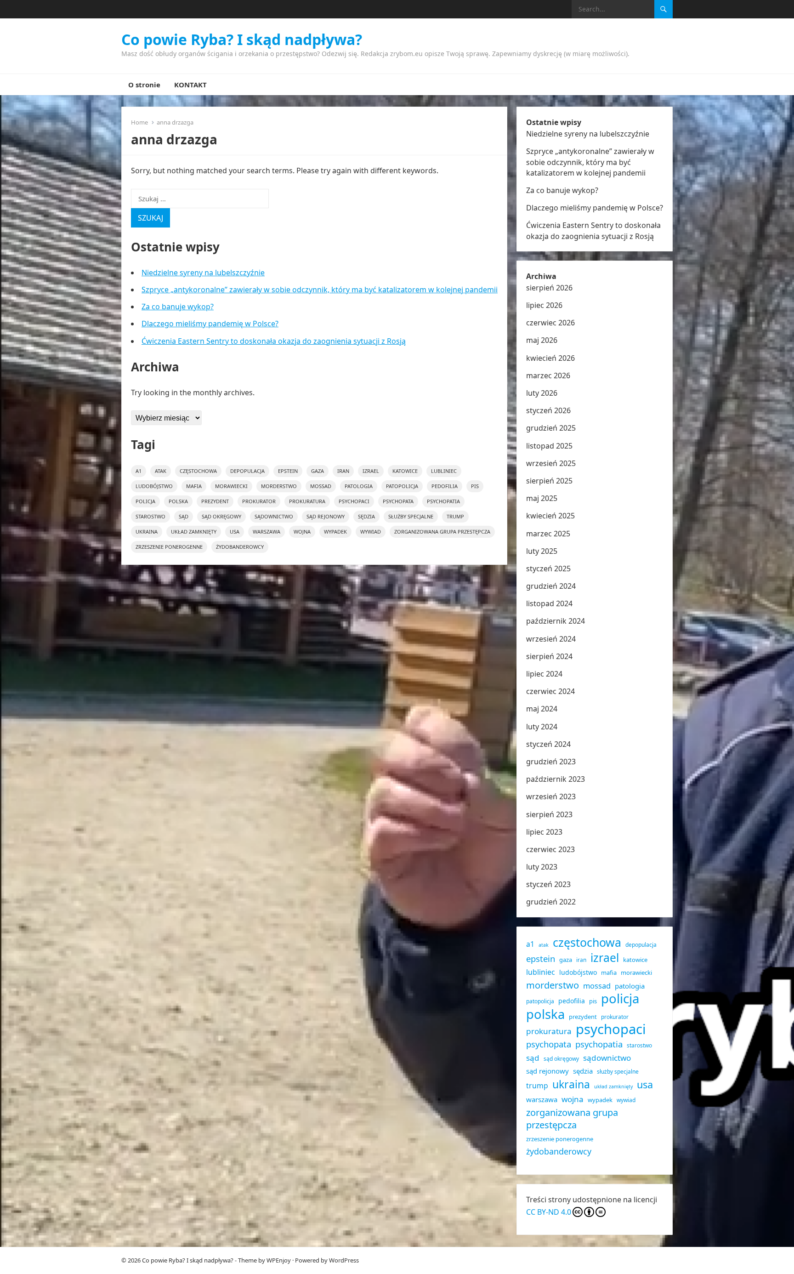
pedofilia (444, 486)
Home (139, 122)
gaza (317, 470)
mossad (320, 486)
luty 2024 (541, 727)
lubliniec (444, 470)
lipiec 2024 (544, 674)
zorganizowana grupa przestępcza (442, 531)
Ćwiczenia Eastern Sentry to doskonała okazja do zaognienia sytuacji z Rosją (274, 341)
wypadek (335, 531)
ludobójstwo (154, 486)
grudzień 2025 (551, 428)
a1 (139, 470)
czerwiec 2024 (550, 691)
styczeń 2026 (548, 410)
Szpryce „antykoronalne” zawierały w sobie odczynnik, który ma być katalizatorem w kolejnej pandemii (320, 289)
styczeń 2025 (548, 568)
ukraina (147, 531)
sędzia (366, 516)
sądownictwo (274, 516)
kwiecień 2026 (550, 358)
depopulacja (247, 470)
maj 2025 (541, 498)
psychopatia (443, 501)
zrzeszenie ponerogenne (169, 546)
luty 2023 (541, 867)
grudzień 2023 (551, 761)
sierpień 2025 (549, 481)
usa (234, 531)
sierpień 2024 (549, 656)
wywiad (370, 531)
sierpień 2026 (549, 288)
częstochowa (198, 470)
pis (475, 486)
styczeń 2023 (548, 884)
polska (178, 501)
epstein (288, 470)
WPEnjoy (279, 1260)
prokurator (259, 501)
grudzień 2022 (551, 902)
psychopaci (354, 501)
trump (455, 516)
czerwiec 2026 (550, 323)
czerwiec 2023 (550, 849)
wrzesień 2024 (551, 639)
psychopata (398, 501)
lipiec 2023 (544, 832)
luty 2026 (541, 393)
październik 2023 (555, 779)
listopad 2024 (549, 603)
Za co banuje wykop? (178, 306)
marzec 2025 (548, 534)
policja (145, 501)
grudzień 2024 (551, 586)
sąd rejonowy (325, 516)
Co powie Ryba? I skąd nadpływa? (241, 39)
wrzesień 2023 (551, 796)
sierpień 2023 (549, 814)
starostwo (150, 516)
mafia (194, 486)
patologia (359, 486)
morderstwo (279, 486)
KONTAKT (190, 84)
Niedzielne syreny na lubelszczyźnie (203, 272)
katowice (405, 470)
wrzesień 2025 (551, 463)
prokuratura (307, 501)
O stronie (144, 84)
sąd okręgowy (221, 516)
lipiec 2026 (544, 305)
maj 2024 (541, 709)
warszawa (266, 531)
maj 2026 (541, 340)
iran (343, 470)
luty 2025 (541, 551)
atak (160, 470)
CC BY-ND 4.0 (548, 1212)
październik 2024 (555, 621)
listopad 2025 (549, 446)
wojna (302, 531)
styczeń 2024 (548, 744)
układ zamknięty (193, 531)
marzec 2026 (548, 375)
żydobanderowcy (240, 546)
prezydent (215, 501)
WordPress (344, 1260)
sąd (183, 516)
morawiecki (231, 486)
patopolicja (402, 486)
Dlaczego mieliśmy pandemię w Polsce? (210, 323)
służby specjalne (410, 516)
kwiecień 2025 (550, 516)
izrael (371, 470)
